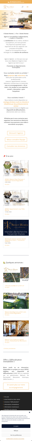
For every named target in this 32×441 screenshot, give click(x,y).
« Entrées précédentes (9, 348)
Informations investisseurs (11, 407)
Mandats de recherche (10, 409)
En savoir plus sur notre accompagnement (16, 386)
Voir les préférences (16, 435)
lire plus (7, 184)
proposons (11, 75)
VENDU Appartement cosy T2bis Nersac (15, 209)
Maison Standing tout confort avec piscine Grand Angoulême (15, 312)
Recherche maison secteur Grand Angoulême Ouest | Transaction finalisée (15, 240)
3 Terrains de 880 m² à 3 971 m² (14, 286)
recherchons (21, 75)
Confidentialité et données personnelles (15, 438)
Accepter (16, 426)
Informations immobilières (11, 404)
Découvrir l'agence (16, 133)
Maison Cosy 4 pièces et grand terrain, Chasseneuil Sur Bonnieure (16, 340)
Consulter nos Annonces (16, 146)
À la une (6, 397)
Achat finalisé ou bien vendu (12, 399)
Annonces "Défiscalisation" (11, 402)
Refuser (16, 430)
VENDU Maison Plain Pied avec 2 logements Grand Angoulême (15, 179)
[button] (29, 412)
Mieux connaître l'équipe (16, 139)
